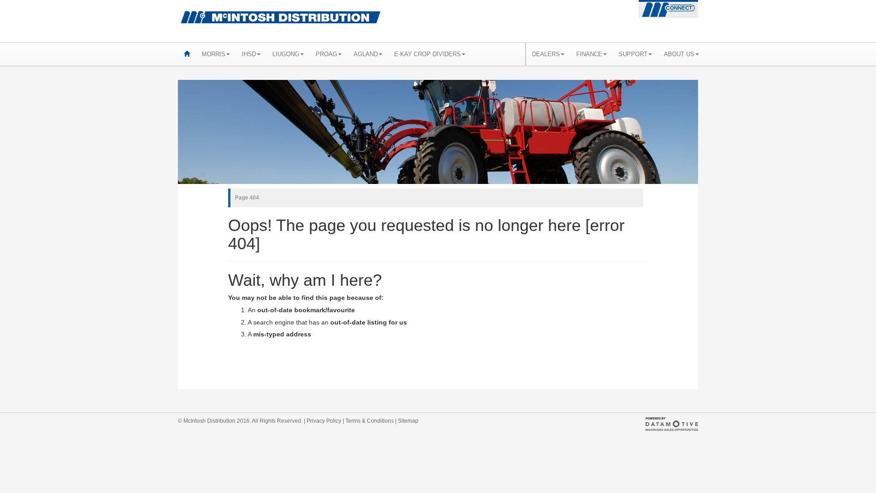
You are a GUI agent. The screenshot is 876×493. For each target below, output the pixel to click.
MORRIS (213, 54)
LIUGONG (285, 54)
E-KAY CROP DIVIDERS (427, 54)
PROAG (326, 54)
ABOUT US (679, 54)
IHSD (249, 54)
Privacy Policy (324, 421)
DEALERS (546, 54)
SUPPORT (633, 54)
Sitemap (408, 421)
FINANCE (589, 54)
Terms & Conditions (369, 421)
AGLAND (366, 54)
